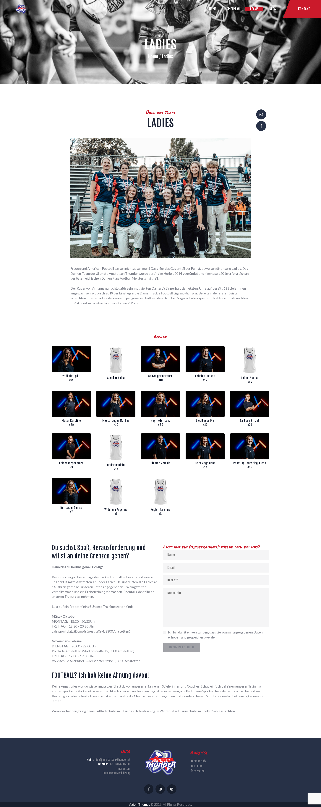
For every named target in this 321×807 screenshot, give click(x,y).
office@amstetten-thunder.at (111, 759)
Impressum (123, 768)
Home (153, 56)
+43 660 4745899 (119, 764)
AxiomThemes (139, 804)
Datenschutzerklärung (116, 773)
